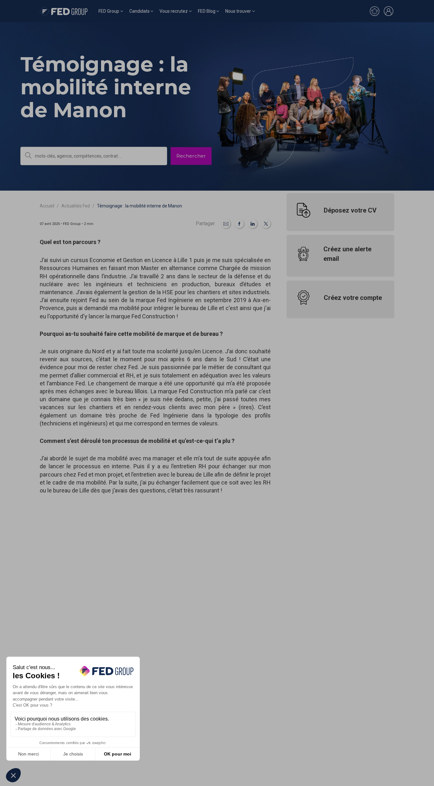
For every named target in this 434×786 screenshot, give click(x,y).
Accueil (47, 205)
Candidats (139, 11)
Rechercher (191, 156)
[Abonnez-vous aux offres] (374, 11)
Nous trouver (238, 11)
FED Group (108, 11)
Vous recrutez (173, 11)
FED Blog (206, 11)
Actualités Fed (75, 205)
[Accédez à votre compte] (388, 11)
